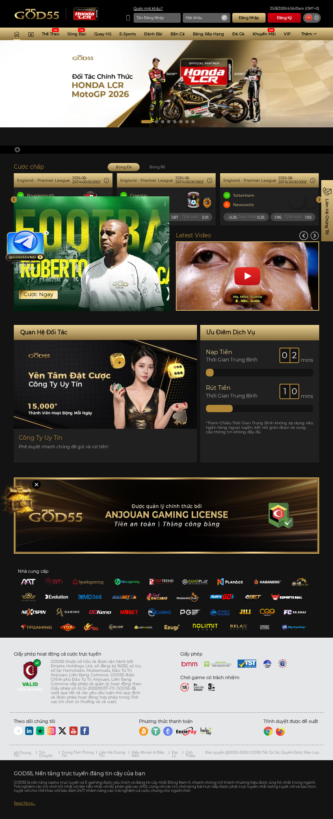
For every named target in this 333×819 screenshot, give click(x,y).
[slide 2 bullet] (152, 121)
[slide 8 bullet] (193, 121)
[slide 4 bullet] (168, 121)
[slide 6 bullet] (180, 121)
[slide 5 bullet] (174, 121)
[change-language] (312, 18)
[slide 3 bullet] (162, 121)
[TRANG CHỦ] (16, 34)
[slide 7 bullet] (186, 121)
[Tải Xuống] (31, 34)
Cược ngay (38, 294)
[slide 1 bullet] (142, 121)
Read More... (24, 803)
